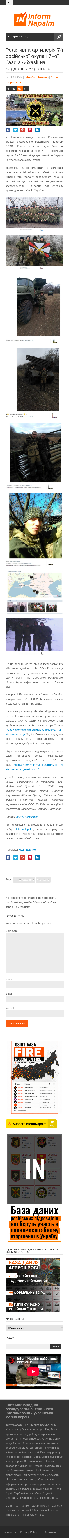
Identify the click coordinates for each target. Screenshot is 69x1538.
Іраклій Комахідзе (27, 816)
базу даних (52, 1465)
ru (7, 88)
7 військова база (25, 879)
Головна (8, 1532)
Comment (11, 930)
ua (19, 88)
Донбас (31, 77)
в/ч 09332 (44, 879)
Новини (43, 77)
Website (10, 1008)
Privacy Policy (28, 1532)
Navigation (20, 37)
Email (9, 993)
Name (9, 979)
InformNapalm (24, 829)
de (13, 88)
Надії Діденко (27, 849)
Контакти (50, 1532)
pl (25, 88)
